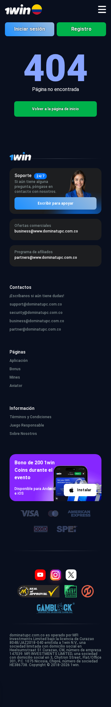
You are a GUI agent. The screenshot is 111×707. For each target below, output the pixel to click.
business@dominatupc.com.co (37, 321)
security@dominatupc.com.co (36, 312)
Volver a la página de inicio (55, 109)
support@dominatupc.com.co (36, 304)
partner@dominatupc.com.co (35, 329)
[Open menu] (102, 9)
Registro (81, 29)
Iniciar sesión (29, 29)
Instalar (84, 490)
